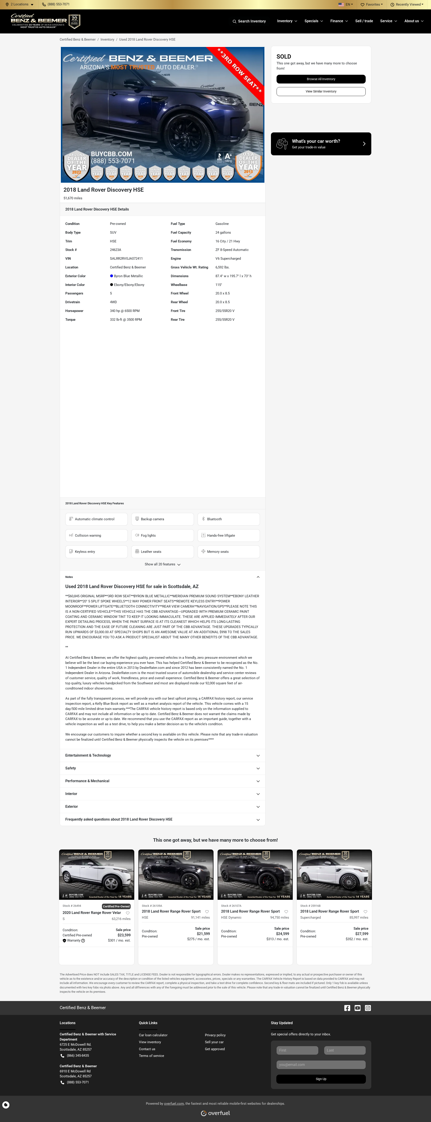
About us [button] (412, 21)
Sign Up (321, 1079)
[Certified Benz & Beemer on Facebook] (345, 1007)
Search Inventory (252, 21)
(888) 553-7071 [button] (59, 4)
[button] (21, 4)
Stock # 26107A (231, 905)
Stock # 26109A (152, 905)
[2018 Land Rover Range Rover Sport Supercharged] (334, 875)
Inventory (107, 39)
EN (348, 4)
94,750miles (279, 918)
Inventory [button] (284, 21)
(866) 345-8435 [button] (78, 1056)
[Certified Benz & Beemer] (45, 21)
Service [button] (386, 21)
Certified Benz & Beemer (78, 39)
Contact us (147, 1049)
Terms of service (151, 1056)
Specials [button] (311, 21)
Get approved (215, 1049)
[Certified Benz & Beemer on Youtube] (356, 1007)
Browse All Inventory (321, 79)
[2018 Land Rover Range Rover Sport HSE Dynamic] (255, 875)
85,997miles (359, 918)
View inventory (150, 1042)
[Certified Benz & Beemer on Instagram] (366, 1007)
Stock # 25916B (310, 905)
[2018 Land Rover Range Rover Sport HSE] (175, 875)
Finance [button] (336, 21)
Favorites (373, 4)
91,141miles (200, 918)
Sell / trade (364, 21)
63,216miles (121, 919)
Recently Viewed (408, 4)
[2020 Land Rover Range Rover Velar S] (96, 875)
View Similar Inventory (321, 91)
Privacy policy (215, 1035)
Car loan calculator (153, 1035)
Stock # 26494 (72, 905)
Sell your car (214, 1042)
